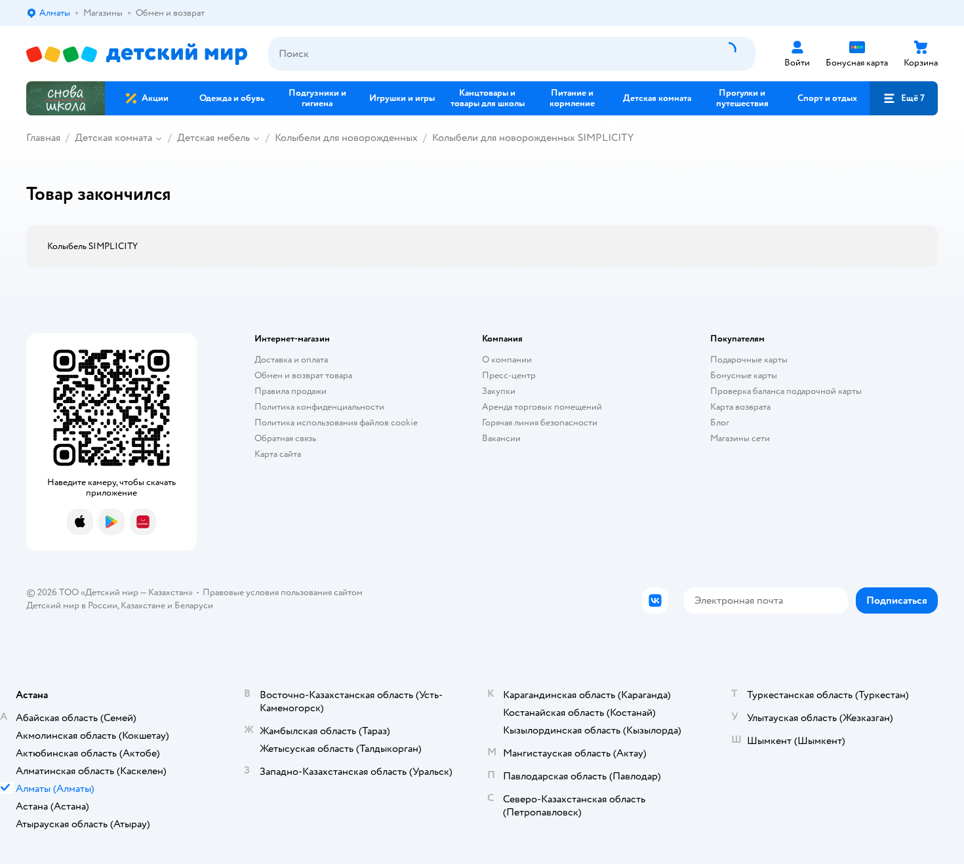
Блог (719, 422)
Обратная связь (285, 438)
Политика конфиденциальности (319, 406)
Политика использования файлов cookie (336, 422)
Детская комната (113, 137)
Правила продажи (290, 391)
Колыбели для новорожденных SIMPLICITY (532, 137)
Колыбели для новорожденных (346, 137)
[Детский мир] (136, 54)
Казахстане (143, 605)
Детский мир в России (71, 605)
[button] (904, 98)
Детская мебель (213, 137)
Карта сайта (277, 454)
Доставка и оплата (291, 359)
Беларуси (193, 605)
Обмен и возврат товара (303, 375)
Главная (43, 137)
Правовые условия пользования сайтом (283, 592)
